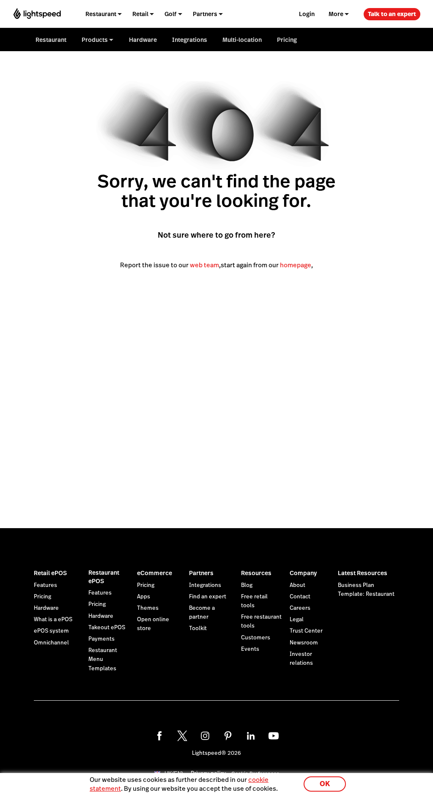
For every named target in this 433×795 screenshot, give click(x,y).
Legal (297, 619)
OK (325, 784)
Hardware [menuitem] (143, 40)
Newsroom (304, 643)
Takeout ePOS (106, 627)
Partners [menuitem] (205, 14)
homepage (295, 264)
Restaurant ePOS (103, 576)
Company (303, 573)
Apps (143, 596)
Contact (300, 596)
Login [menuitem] (307, 14)
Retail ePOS (50, 573)
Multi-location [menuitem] (242, 40)
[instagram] (205, 736)
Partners (201, 573)
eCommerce (154, 573)
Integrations (205, 585)
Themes (148, 608)
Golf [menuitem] (170, 14)
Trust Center (306, 631)
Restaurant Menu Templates (102, 659)
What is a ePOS (53, 619)
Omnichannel (51, 643)
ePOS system (51, 631)
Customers (255, 637)
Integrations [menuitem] (189, 40)
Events (250, 649)
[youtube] (273, 736)
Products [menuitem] (95, 40)
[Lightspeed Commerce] (37, 13)
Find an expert (207, 596)
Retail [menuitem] (140, 14)
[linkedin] (251, 736)
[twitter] (182, 736)
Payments (101, 639)
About (297, 585)
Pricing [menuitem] (287, 40)
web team (204, 264)
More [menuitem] (336, 14)
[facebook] (159, 736)
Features (45, 585)
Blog (246, 585)
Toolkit (198, 628)
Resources (256, 573)
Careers (300, 608)
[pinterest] (228, 736)
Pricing (42, 596)
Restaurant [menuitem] (100, 14)
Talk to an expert (392, 14)
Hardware (46, 608)
